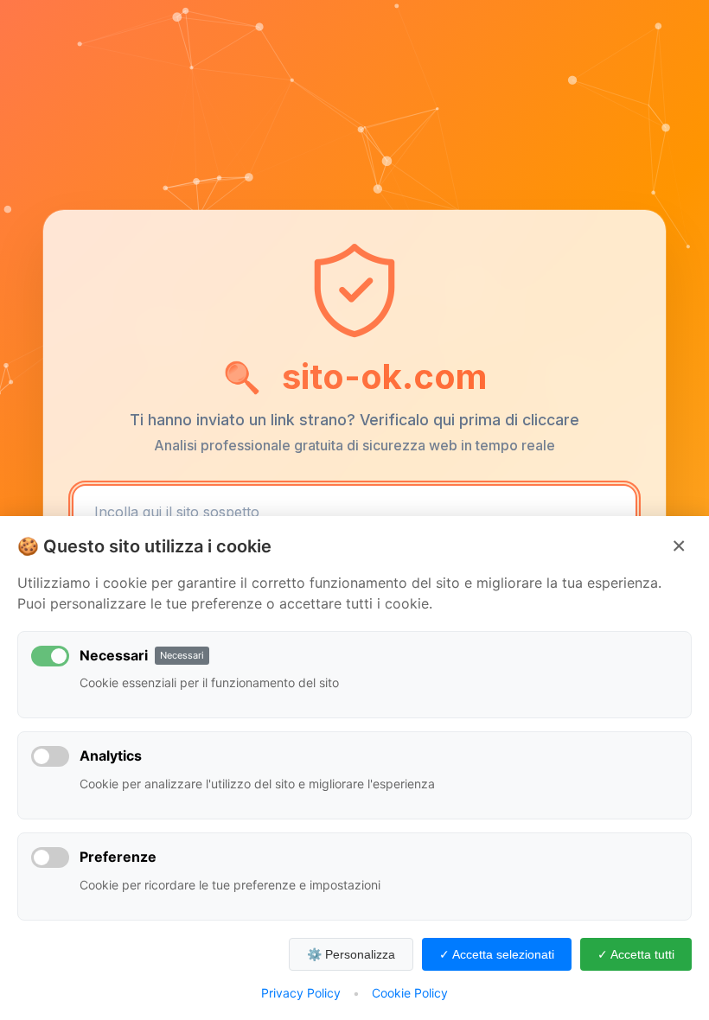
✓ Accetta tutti (635, 954)
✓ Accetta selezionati (496, 954)
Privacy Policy (301, 992)
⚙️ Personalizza (351, 954)
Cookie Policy (410, 992)
